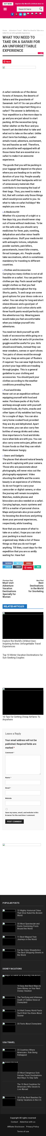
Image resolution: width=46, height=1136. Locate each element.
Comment (9, 753)
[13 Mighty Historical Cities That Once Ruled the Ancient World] (9, 914)
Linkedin (8, 567)
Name (8, 778)
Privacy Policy (32, 1127)
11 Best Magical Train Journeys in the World (27, 938)
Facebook (8, 563)
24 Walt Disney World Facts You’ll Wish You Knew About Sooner (29, 1013)
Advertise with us (27, 1122)
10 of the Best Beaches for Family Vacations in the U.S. (29, 1098)
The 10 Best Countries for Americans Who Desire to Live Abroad (28, 1086)
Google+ (29, 563)
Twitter (19, 563)
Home (5, 30)
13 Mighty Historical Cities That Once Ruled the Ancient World (29, 913)
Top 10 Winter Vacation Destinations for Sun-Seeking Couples (23, 656)
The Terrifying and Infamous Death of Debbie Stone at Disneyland (29, 999)
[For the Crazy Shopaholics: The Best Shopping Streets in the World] (9, 954)
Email (8, 788)
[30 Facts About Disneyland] (9, 1027)
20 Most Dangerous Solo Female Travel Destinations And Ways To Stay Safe (29, 1075)
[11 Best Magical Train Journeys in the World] (9, 940)
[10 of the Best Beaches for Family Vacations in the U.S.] (9, 1101)
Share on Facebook (14, 62)
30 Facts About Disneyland (29, 1024)
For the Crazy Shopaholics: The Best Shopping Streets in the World (30, 952)
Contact (14, 1122)
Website (8, 798)
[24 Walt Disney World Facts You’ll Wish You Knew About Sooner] (9, 1014)
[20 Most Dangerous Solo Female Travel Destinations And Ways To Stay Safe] (10, 1067)
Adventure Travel (15, 30)
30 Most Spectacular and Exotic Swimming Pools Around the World (28, 926)
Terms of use (23, 1131)
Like (41, 53)
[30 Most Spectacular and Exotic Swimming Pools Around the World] (9, 927)
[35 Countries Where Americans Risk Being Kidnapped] (9, 1053)
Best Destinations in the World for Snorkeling (35, 586)
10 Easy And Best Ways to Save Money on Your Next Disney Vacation (29, 988)
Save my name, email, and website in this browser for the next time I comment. (21, 814)
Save (8, 61)
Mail (38, 567)
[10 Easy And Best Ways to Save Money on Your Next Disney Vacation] (21, 980)
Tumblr (18, 567)
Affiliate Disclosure (15, 1127)
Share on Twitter (20, 62)
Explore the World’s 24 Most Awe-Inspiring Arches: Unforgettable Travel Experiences (22, 644)
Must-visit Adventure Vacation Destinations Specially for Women (9, 589)
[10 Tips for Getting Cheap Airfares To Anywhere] (23, 701)
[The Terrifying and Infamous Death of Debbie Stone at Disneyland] (9, 1001)
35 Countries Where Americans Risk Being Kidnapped (27, 1052)
